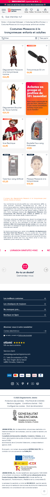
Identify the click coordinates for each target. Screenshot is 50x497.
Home (3, 22)
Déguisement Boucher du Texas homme (12, 109)
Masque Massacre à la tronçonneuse (36, 180)
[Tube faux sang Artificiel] (13, 165)
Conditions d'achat (29, 403)
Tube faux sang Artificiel (13, 179)
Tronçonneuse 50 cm (36, 70)
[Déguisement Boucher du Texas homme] (13, 94)
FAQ (40, 403)
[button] (45, 10)
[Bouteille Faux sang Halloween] (37, 129)
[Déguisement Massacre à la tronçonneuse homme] (13, 56)
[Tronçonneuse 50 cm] (37, 56)
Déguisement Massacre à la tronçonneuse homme (13, 72)
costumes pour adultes (11, 227)
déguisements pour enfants (36, 225)
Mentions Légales (14, 403)
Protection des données (14, 401)
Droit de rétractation (34, 406)
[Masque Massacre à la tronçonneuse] (37, 165)
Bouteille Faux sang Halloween (35, 144)
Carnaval (18, 205)
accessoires (40, 207)
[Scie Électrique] (13, 129)
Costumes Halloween (15, 22)
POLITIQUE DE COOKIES (34, 401)
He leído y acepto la (18, 335)
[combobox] (25, 17)
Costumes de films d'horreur (35, 22)
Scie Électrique (9, 143)
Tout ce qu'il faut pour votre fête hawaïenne (25, 4)
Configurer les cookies (16, 406)
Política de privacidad (25, 335)
